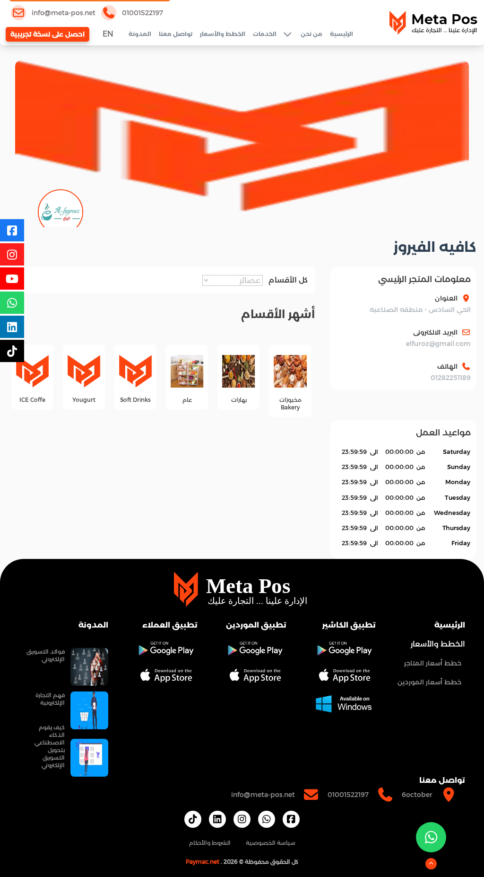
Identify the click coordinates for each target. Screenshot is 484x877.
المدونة (140, 33)
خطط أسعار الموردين (429, 682)
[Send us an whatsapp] (431, 837)
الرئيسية (341, 33)
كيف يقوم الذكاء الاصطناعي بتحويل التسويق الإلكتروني (50, 746)
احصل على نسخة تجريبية (47, 34)
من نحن (311, 33)
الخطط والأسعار (222, 33)
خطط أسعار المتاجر (432, 663)
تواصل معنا (175, 33)
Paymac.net (202, 861)
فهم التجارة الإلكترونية (50, 698)
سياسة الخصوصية (270, 842)
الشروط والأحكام (210, 842)
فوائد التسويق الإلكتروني (45, 655)
